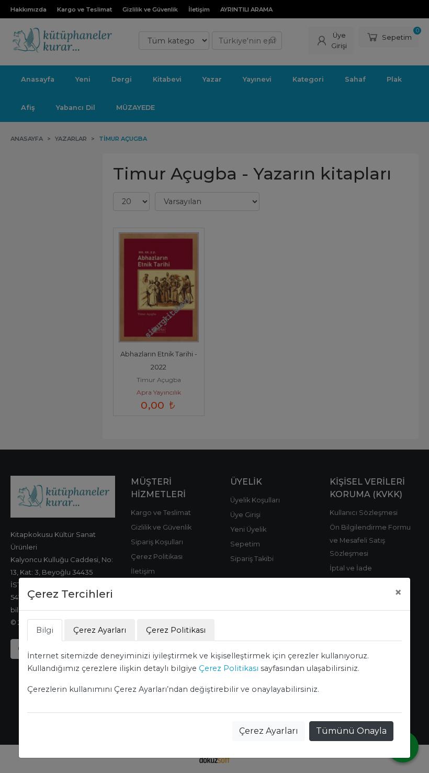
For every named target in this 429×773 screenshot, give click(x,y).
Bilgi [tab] (44, 630)
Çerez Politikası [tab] (176, 630)
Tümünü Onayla (351, 731)
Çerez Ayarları (268, 731)
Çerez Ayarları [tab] (99, 630)
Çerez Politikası (228, 668)
